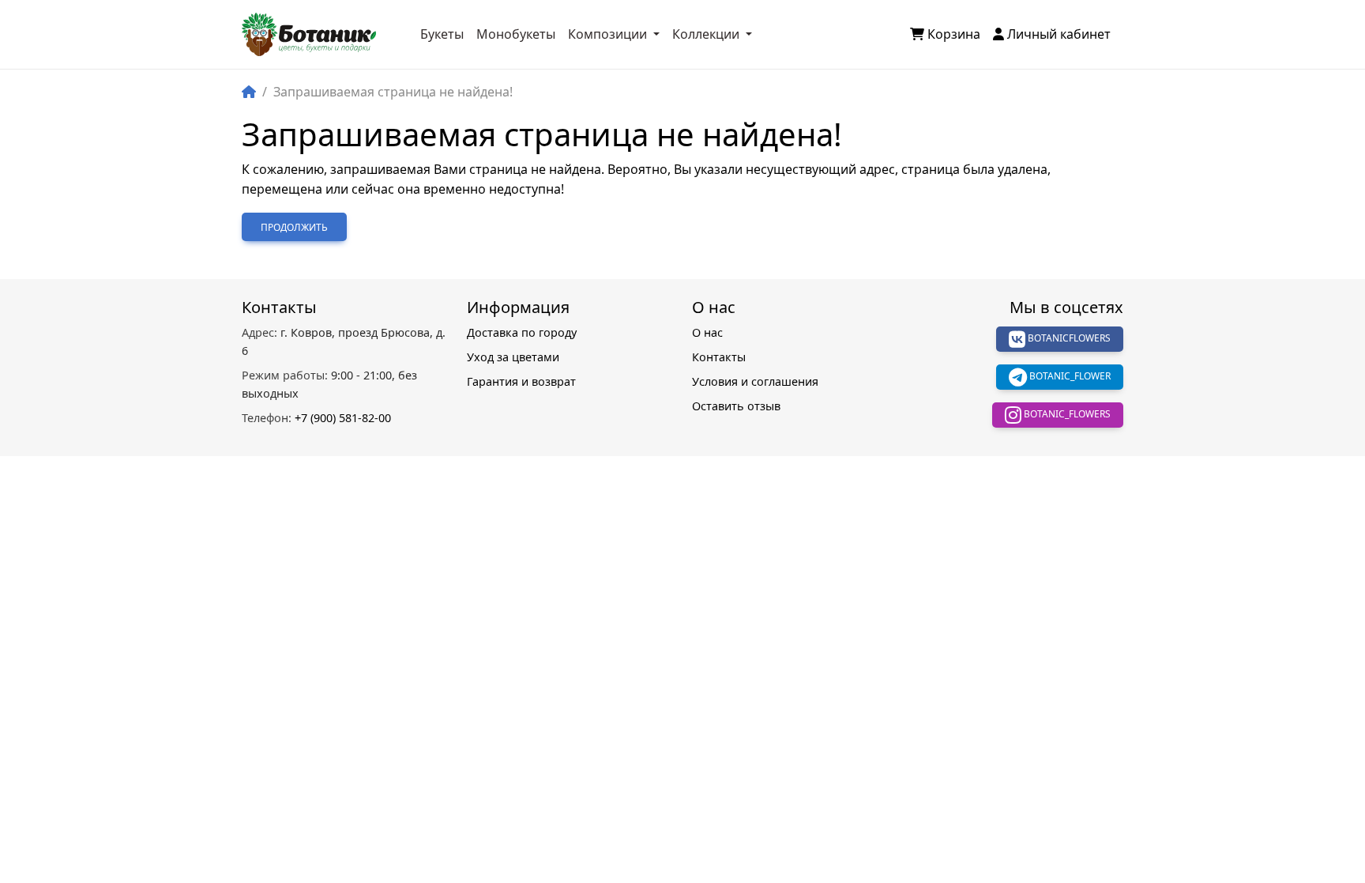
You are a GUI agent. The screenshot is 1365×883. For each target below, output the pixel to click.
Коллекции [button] (707, 34)
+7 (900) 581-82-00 (316, 417)
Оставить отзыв (736, 405)
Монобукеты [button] (515, 34)
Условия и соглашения (755, 381)
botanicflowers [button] (1068, 338)
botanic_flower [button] (1069, 376)
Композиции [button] (609, 34)
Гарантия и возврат (521, 381)
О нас (707, 332)
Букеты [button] (442, 34)
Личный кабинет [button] (1059, 34)
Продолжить (294, 227)
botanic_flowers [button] (1066, 414)
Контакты (719, 356)
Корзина (953, 34)
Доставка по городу (522, 332)
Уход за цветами (513, 356)
